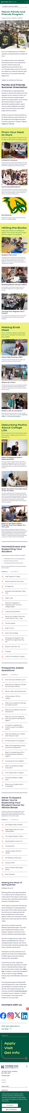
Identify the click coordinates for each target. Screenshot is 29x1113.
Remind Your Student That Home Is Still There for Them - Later (15, 617)
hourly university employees (14, 416)
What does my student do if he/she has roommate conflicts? (15, 685)
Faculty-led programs (21, 991)
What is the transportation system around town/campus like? (15, 746)
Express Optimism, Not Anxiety (14, 581)
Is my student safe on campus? (14, 772)
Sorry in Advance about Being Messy (14, 868)
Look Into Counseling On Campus (15, 656)
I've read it (9, 1105)
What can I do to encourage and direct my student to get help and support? (15, 718)
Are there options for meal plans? (15, 741)
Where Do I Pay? (9, 382)
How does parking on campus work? (14, 778)
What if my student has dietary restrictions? (14, 767)
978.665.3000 (5, 1075)
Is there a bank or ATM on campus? (12, 697)
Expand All (5, 571)
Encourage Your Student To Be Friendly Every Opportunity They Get (14, 640)
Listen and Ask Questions (12, 611)
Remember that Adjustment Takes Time (15, 592)
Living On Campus (9, 160)
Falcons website (12, 219)
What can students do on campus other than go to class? (15, 735)
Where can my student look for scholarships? (14, 785)
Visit (8, 1048)
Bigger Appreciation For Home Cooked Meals (14, 830)
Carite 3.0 (12, 940)
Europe (20, 973)
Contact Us (4, 1082)
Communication (10, 846)
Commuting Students (11, 187)
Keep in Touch (9, 628)
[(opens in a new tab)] (3, 1015)
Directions (4, 1080)
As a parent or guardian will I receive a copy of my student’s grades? (14, 727)
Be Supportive (9, 586)
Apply (9, 1043)
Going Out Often (10, 863)
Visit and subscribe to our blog (11, 1027)
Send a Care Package (11, 633)
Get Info (12, 1052)
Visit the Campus (10, 623)
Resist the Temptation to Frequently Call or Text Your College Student (13, 605)
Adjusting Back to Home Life (13, 841)
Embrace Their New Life (12, 646)
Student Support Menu (10, 6)
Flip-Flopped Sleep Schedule (13, 824)
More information (11, 1109)
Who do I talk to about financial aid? (15, 691)
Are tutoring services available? (14, 761)
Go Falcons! (7, 215)
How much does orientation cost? (15, 679)
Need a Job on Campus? (12, 411)
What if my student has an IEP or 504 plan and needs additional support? (14, 754)
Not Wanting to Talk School (13, 858)
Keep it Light (9, 598)
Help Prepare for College (12, 576)
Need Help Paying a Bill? (12, 357)
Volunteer (8, 651)
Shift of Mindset (10, 874)
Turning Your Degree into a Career (13, 312)
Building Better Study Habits (14, 285)
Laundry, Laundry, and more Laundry (13, 852)
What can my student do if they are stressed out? (15, 710)
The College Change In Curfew (14, 836)
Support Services (9, 255)
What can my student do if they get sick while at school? (15, 704)
